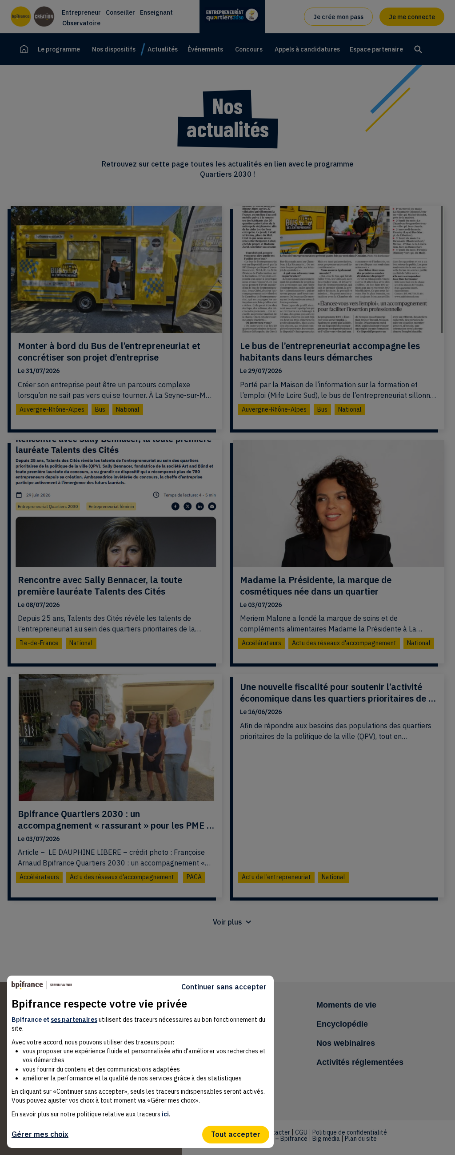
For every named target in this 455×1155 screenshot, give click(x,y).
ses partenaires (74, 1020)
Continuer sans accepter (224, 987)
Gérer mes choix (40, 1134)
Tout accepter (235, 1134)
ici (165, 1114)
